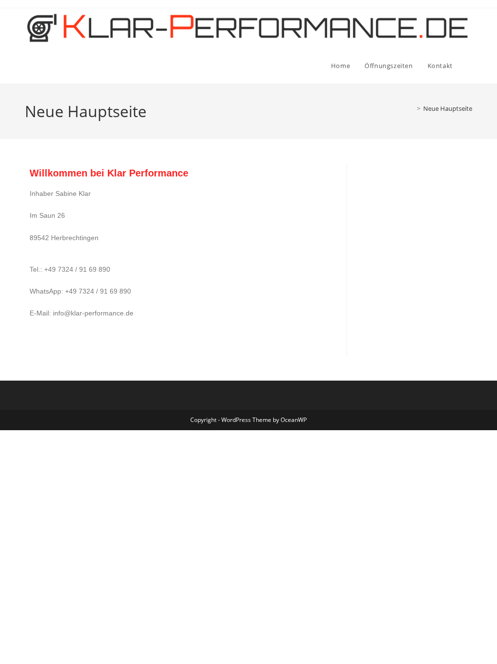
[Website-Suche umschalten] (470, 66)
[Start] (411, 108)
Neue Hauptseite (447, 108)
